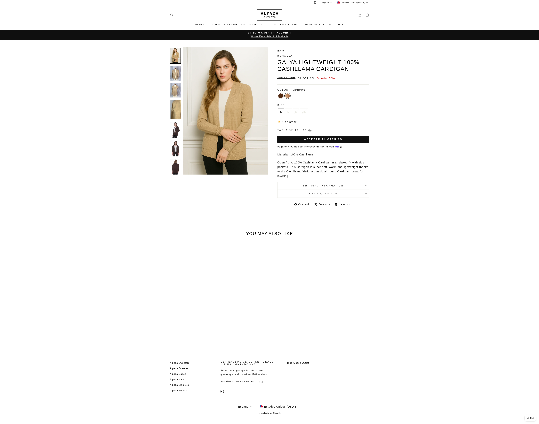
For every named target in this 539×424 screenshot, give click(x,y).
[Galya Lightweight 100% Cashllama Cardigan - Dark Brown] (191, 335)
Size (281, 105)
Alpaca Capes (178, 374)
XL (304, 111)
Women (200, 24)
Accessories (233, 24)
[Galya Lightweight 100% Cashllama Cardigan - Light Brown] (195, 335)
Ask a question (323, 193)
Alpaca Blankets (179, 385)
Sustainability (314, 24)
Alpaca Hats (177, 379)
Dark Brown (281, 96)
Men (215, 24)
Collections (289, 24)
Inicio (280, 50)
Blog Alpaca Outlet (298, 363)
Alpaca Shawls (178, 390)
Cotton (271, 24)
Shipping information (323, 186)
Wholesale (336, 24)
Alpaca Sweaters (180, 363)
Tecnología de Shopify (269, 413)
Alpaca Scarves (179, 368)
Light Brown (287, 96)
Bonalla (285, 56)
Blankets (255, 24)
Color (291, 90)
